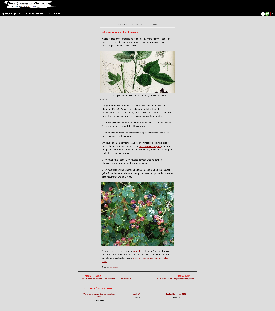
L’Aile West (137, 294)
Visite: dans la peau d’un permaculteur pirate (99, 295)
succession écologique (150, 146)
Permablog (114, 267)
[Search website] (272, 14)
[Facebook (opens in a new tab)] (263, 14)
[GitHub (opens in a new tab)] (267, 14)
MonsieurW (124, 25)
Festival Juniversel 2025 (176, 294)
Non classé (153, 25)
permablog (137, 251)
